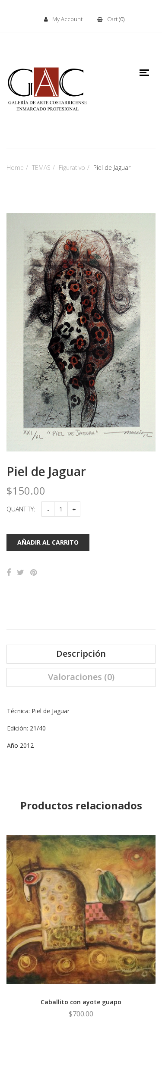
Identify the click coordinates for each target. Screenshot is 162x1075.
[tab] (81, 654)
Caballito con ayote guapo (81, 1002)
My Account (67, 19)
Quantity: (20, 509)
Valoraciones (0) (81, 677)
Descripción (81, 653)
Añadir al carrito (48, 542)
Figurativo (72, 167)
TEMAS (41, 167)
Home (15, 167)
